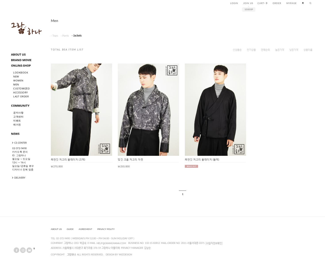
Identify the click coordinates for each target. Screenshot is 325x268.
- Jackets (77, 35)
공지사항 (18, 112)
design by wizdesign (119, 254)
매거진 (17, 124)
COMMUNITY (20, 106)
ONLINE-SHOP (21, 65)
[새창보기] (98, 70)
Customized (21, 88)
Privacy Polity (106, 229)
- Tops (54, 35)
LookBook (20, 72)
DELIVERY (19, 177)
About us (56, 229)
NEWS (15, 134)
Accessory (20, 92)
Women (18, 80)
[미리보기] (105, 70)
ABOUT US (18, 54)
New (16, 76)
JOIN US (248, 3)
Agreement (85, 229)
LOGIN (234, 3)
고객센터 (18, 116)
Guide (70, 229)
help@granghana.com (111, 243)
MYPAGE (291, 3)
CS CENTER (20, 142)
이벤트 (17, 120)
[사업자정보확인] (214, 243)
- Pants (65, 35)
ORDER (277, 3)
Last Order (21, 96)
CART (263, 3)
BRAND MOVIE (21, 60)
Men (16, 84)
